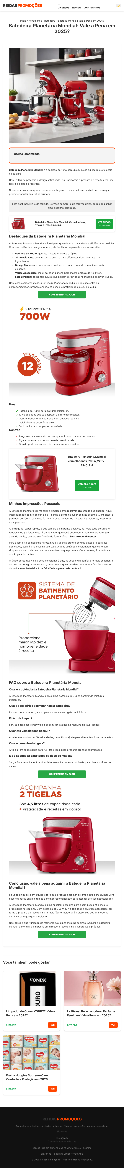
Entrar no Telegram (52, 1153)
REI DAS (22, 5)
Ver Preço (104, 224)
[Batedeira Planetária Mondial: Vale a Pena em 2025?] (62, 351)
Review (76, 7)
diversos (63, 7)
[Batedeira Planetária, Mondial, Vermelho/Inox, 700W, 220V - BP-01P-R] (18, 223)
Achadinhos (92, 7)
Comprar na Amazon (62, 294)
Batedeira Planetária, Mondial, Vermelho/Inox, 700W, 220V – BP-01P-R (60, 224)
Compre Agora (87, 485)
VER (53, 1025)
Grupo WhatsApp (73, 1153)
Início (23, 20)
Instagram (62, 1137)
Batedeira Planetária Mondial (26, 169)
